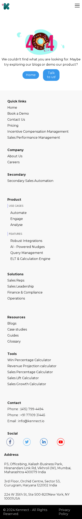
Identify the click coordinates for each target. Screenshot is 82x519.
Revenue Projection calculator (32, 366)
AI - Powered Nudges (27, 247)
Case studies (17, 329)
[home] (6, 5)
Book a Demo (18, 113)
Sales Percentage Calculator (30, 372)
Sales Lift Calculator (23, 378)
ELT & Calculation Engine (30, 259)
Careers (13, 162)
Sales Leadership (20, 286)
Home (31, 75)
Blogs (11, 323)
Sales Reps (15, 280)
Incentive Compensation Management (38, 131)
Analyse (16, 225)
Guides (13, 335)
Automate (18, 213)
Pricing (13, 125)
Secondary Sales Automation (30, 181)
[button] (76, 5)
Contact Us (16, 119)
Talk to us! (51, 75)
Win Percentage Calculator (29, 360)
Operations (16, 298)
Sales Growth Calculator (26, 384)
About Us (14, 156)
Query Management (26, 253)
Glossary (14, 341)
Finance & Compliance (25, 292)
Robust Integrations (26, 241)
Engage (16, 219)
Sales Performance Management (33, 137)
